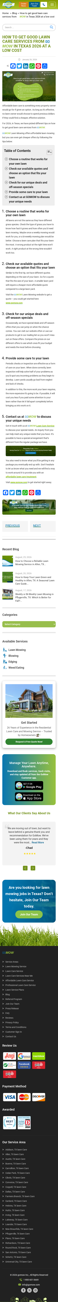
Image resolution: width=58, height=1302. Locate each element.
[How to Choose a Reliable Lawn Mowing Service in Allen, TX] (7, 561)
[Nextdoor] (38, 1056)
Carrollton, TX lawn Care (17, 1168)
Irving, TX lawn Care (14, 1215)
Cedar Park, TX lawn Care (17, 1173)
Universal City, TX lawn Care (18, 1261)
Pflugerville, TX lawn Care (17, 1233)
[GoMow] (8, 4)
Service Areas (11, 962)
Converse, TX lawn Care (16, 1182)
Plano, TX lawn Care (15, 1238)
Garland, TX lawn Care (16, 1201)
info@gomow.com (31, 1284)
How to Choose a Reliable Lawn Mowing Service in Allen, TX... (31, 563)
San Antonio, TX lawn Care (18, 1252)
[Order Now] (23, 4)
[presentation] (25, 868)
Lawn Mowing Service (15, 966)
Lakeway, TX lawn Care (16, 1219)
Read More (38, 842)
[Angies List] (9, 1056)
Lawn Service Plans (14, 990)
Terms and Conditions (15, 1027)
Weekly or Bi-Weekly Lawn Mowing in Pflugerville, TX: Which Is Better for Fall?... (34, 597)
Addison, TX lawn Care (16, 1149)
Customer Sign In (13, 1032)
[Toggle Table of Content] (47, 152)
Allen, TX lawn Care (14, 1154)
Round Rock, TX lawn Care (18, 1247)
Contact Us (10, 1036)
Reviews (9, 1018)
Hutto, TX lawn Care (15, 1210)
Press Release (12, 1008)
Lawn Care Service (14, 971)
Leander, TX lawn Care (16, 1224)
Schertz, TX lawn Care (15, 1257)
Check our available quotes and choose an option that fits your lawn (28, 173)
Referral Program (13, 999)
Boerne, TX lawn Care (15, 1163)
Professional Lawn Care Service (20, 985)
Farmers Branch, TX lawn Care (19, 1196)
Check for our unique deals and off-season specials (28, 185)
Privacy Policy (12, 1022)
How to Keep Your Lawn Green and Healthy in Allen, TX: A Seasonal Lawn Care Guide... (34, 580)
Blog (7, 994)
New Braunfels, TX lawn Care (19, 1229)
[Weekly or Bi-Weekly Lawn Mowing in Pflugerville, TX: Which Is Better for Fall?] (7, 594)
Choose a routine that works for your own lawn (28, 161)
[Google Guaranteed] (9, 1065)
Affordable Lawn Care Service (19, 980)
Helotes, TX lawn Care (15, 1205)
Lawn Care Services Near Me (19, 976)
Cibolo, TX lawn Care (15, 1177)
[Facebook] (23, 1290)
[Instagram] (35, 1290)
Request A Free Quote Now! (29, 741)
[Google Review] (24, 1056)
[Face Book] (24, 1065)
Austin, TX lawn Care (15, 1159)
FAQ (7, 1013)
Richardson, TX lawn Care (17, 1243)
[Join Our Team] (34, 4)
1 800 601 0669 (31, 1279)
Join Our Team (29, 914)
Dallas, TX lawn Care (15, 1191)
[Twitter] (29, 1290)
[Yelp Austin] (9, 1074)
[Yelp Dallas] (38, 1065)
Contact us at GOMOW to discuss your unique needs (29, 199)
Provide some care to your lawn (28, 192)
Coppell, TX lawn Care (15, 1187)
